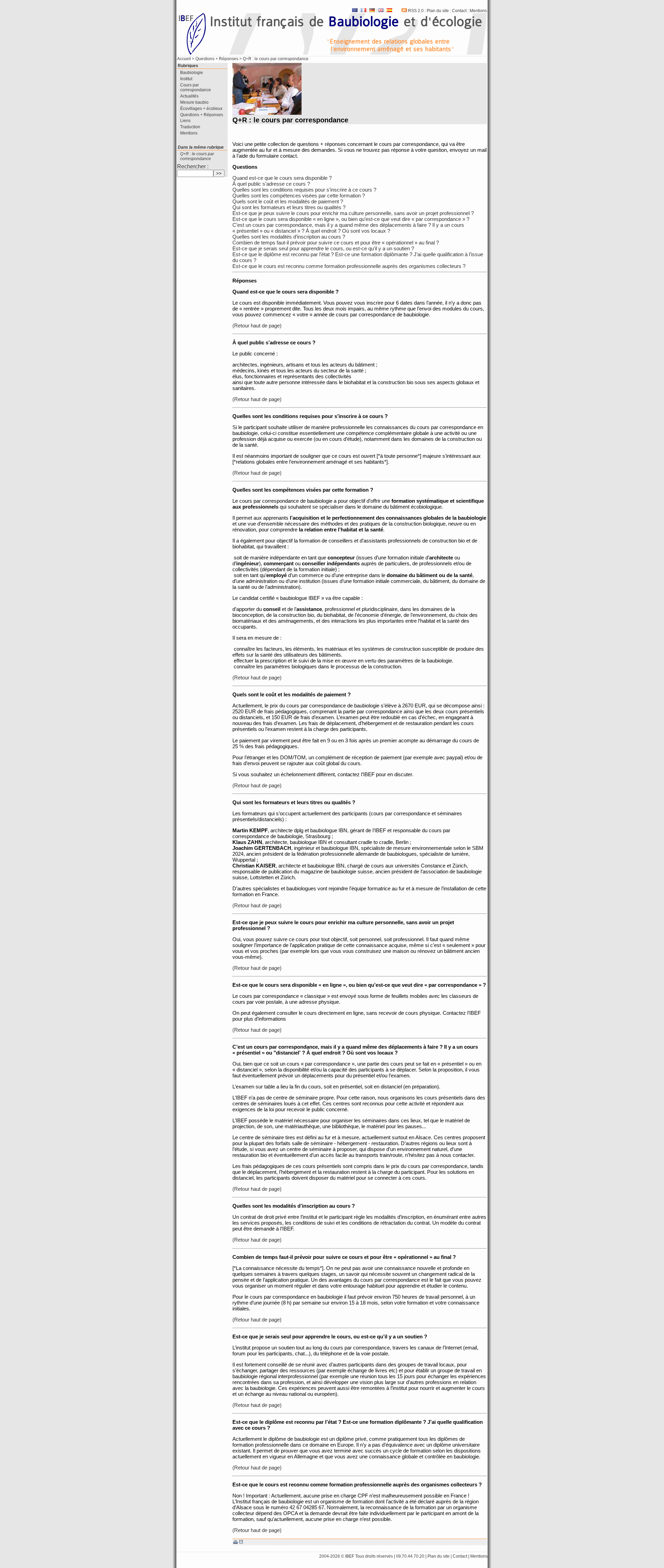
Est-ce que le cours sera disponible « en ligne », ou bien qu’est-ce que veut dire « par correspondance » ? (350, 219)
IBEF (349, 1556)
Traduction (190, 126)
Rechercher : (193, 166)
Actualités (189, 96)
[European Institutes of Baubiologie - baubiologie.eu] (355, 10)
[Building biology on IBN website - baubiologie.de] (380, 10)
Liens (185, 120)
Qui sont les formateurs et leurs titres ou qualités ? (288, 207)
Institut (186, 78)
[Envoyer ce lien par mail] (241, 1542)
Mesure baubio (194, 102)
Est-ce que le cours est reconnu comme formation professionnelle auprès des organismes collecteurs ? (348, 266)
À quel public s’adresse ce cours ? (271, 184)
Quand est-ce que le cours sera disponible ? (282, 178)
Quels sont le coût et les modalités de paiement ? (287, 201)
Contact (459, 10)
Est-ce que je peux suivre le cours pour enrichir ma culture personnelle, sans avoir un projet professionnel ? (353, 213)
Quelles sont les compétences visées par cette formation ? (298, 195)
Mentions (478, 10)
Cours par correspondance (195, 87)
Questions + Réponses (216, 58)
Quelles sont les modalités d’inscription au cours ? (288, 237)
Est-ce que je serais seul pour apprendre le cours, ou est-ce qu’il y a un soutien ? (323, 248)
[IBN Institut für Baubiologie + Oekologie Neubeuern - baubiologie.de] (371, 10)
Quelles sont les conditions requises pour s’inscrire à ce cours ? (304, 190)
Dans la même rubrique (201, 147)
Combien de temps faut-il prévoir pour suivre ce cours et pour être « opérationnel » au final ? (335, 242)
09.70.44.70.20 (410, 1556)
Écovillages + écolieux (201, 108)
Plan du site (438, 10)
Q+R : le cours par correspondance (197, 156)
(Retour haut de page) (257, 325)
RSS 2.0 (415, 10)
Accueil (184, 58)
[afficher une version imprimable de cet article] (236, 1542)
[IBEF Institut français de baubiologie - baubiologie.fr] (363, 10)
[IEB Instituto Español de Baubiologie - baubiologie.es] (389, 10)
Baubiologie (191, 72)
